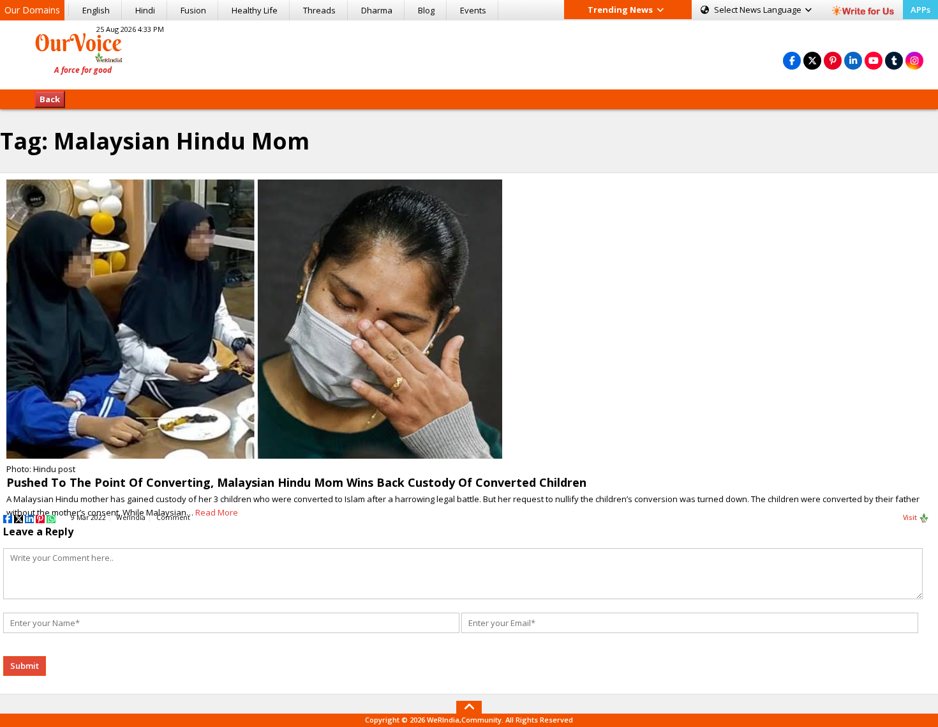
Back (50, 99)
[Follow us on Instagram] (914, 60)
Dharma (376, 10)
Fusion (193, 10)
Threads (319, 10)
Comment (173, 517)
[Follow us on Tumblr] (894, 60)
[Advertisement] (469, 53)
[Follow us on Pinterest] (833, 60)
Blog (426, 10)
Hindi (145, 10)
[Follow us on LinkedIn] (853, 60)
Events (473, 10)
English (96, 10)
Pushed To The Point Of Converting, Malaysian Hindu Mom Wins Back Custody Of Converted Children (296, 482)
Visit (911, 517)
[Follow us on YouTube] (873, 60)
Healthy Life (255, 10)
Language (758, 9)
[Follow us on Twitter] (812, 60)
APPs (920, 9)
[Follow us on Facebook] (792, 60)
